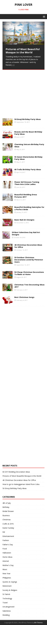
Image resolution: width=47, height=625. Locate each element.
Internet (6, 561)
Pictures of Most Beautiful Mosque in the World (22, 476)
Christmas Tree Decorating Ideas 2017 (29, 285)
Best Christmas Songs (24, 297)
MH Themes (38, 623)
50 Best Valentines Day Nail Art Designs (26, 233)
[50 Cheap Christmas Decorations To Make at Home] (8, 277)
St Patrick (6, 594)
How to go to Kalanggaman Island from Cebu (21, 484)
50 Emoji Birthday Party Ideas (27, 119)
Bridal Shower (8, 511)
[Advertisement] (21, 99)
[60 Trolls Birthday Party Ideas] (8, 174)
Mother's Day (8, 565)
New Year (6, 573)
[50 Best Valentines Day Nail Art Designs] (6, 237)
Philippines (7, 578)
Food (5, 548)
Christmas (7, 519)
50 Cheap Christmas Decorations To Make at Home (29, 273)
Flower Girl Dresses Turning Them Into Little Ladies (26, 183)
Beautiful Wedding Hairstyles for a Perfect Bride (29, 208)
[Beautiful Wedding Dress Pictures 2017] (8, 199)
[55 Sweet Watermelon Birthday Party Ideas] (8, 162)
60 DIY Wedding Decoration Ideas (16, 472)
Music (5, 569)
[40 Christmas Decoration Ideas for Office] (8, 250)
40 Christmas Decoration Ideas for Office (28, 246)
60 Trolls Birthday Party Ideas (27, 169)
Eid (4, 532)
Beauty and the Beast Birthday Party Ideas (28, 133)
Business (6, 515)
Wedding (6, 615)
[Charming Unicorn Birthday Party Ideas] (8, 149)
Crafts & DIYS (8, 524)
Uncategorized (8, 606)
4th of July (7, 503)
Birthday (6, 507)
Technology (7, 598)
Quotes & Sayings (10, 582)
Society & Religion (10, 590)
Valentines (7, 611)
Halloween (7, 553)
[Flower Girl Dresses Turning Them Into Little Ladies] (8, 187)
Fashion (6, 540)
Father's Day (8, 544)
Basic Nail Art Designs (24, 220)
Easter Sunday (8, 528)
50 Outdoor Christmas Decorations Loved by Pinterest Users (28, 259)
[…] (13, 65)
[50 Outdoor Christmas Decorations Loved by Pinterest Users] (8, 262)
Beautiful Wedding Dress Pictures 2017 (25, 195)
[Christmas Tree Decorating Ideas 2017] (8, 289)
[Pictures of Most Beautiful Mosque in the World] (23, 33)
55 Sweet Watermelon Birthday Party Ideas (28, 158)
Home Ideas (7, 557)
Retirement (7, 586)
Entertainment (8, 536)
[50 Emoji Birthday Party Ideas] (8, 124)
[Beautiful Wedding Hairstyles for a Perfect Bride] (8, 212)
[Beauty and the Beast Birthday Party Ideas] (8, 137)
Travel (5, 602)
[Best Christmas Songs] (8, 302)
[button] (43, 16)
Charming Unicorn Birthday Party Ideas (29, 145)
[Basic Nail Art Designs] (8, 224)
